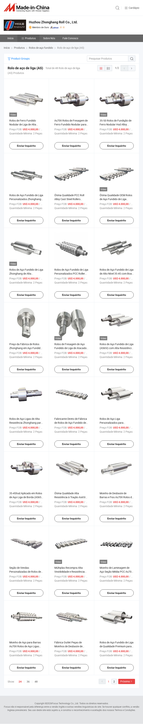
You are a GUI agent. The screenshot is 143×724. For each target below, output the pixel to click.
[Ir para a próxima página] (131, 68)
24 (20, 681)
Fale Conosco (70, 38)
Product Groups (20, 58)
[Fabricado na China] (27, 7)
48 (36, 681)
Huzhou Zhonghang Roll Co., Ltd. (53, 22)
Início (10, 38)
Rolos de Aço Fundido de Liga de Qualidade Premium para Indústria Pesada (117, 646)
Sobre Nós (49, 38)
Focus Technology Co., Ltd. (65, 703)
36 (28, 681)
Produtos (30, 38)
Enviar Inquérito (26, 145)
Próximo (125, 681)
